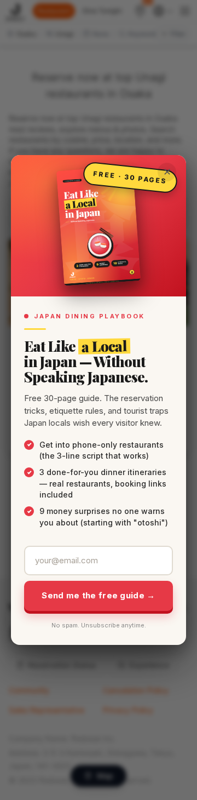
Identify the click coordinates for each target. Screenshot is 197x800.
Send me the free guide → (98, 595)
